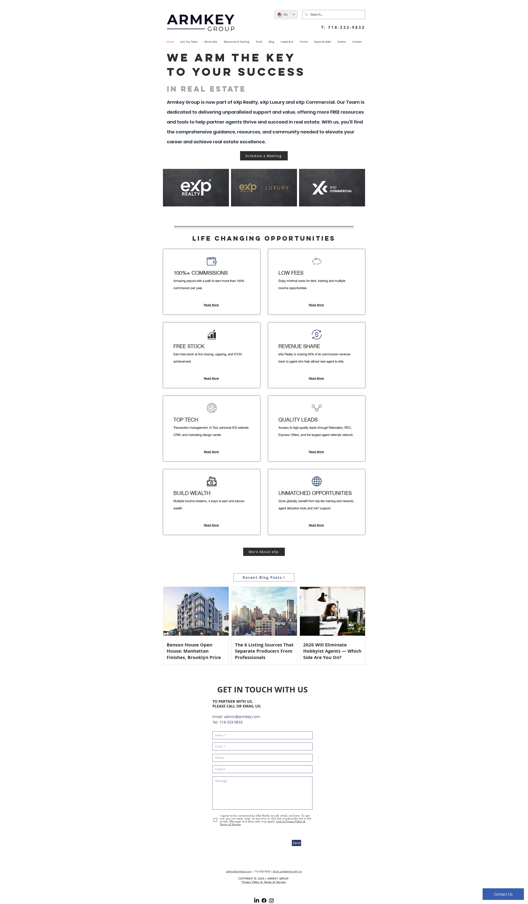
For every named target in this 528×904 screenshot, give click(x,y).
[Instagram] (271, 900)
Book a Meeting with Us (287, 871)
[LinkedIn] (256, 900)
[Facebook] (264, 900)
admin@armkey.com (242, 716)
